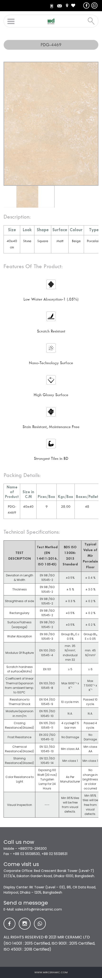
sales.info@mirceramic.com (38, 909)
